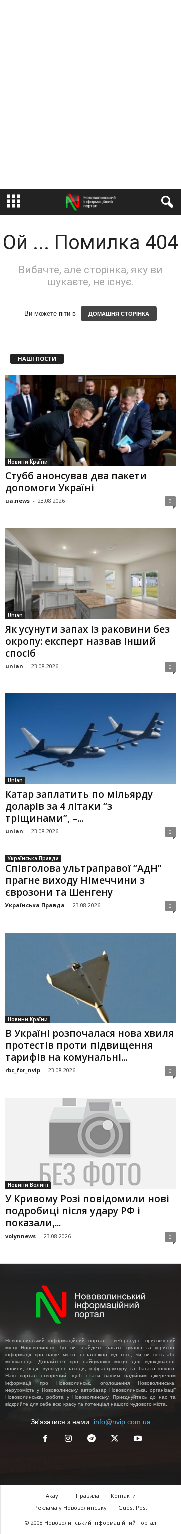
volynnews (20, 1236)
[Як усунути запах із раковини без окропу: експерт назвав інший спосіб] (90, 573)
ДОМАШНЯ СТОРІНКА (118, 314)
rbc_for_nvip (22, 1070)
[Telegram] (91, 1439)
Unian (15, 615)
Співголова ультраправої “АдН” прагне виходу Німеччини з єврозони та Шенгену (83, 880)
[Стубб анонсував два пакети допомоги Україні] (90, 420)
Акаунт (55, 1495)
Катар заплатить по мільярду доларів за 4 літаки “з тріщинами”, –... (79, 806)
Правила (87, 1495)
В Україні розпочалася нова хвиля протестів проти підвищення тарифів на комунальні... (89, 1045)
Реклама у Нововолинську (70, 1507)
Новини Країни (28, 461)
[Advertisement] (90, 94)
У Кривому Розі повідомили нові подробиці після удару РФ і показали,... (87, 1211)
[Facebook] (45, 1439)
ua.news (17, 500)
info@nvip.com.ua (122, 1422)
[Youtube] (136, 1439)
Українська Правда (33, 858)
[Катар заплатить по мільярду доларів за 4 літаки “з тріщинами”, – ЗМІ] (90, 738)
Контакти (123, 1495)
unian (14, 666)
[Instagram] (68, 1439)
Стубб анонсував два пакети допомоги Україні (76, 481)
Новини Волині (28, 1184)
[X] (114, 1439)
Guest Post (132, 1507)
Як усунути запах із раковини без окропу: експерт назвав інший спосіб (87, 641)
